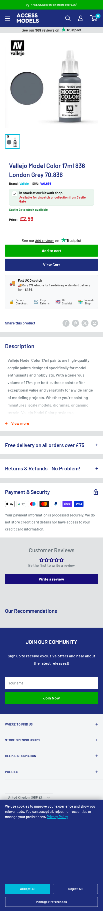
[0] (94, 18)
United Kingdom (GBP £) (25, 797)
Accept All (27, 889)
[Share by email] (94, 323)
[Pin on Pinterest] (75, 323)
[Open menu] (7, 19)
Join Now (51, 697)
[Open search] (68, 18)
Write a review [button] (51, 579)
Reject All (75, 889)
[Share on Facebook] (66, 323)
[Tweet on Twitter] (85, 323)
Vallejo (24, 183)
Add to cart (51, 250)
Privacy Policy (57, 817)
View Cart (51, 264)
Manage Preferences (51, 902)
